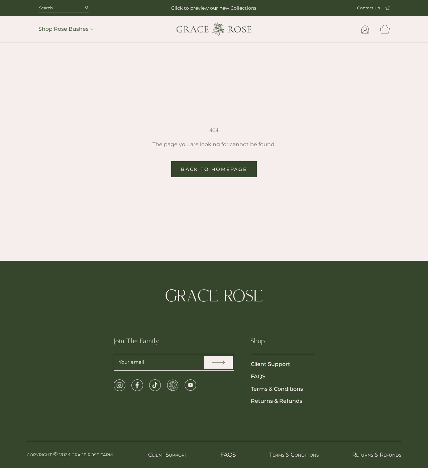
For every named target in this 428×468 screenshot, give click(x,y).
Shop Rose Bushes (63, 29)
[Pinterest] (173, 385)
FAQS (258, 376)
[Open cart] (385, 29)
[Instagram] (119, 385)
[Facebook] (137, 385)
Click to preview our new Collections (213, 8)
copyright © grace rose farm (70, 454)
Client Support (270, 364)
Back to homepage (214, 169)
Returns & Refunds (276, 401)
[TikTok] (155, 385)
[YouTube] (190, 385)
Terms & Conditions (277, 389)
